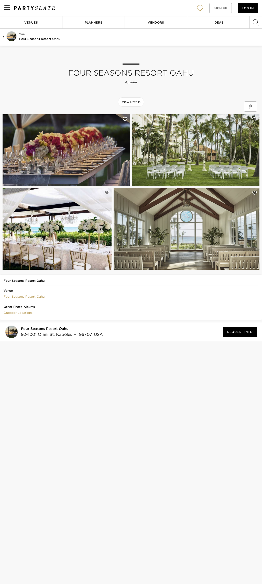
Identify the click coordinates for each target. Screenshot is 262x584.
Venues (31, 22)
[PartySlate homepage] (34, 8)
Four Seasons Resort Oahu (39, 39)
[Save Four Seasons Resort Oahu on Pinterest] (250, 106)
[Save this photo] (125, 119)
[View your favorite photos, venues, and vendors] (200, 8)
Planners (94, 22)
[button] (200, 8)
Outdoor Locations (18, 313)
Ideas (218, 22)
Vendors (156, 22)
